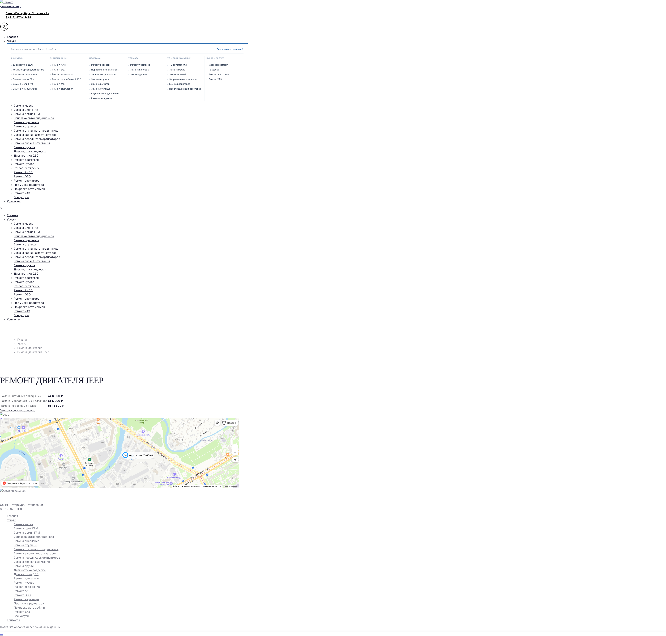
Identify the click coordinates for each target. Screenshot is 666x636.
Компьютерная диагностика (28, 69)
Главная (22, 339)
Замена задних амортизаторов (35, 553)
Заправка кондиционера (183, 79)
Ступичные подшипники (105, 93)
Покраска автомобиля (29, 607)
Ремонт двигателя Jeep (33, 352)
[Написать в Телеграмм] (119, 27)
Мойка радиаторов (179, 83)
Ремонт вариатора (62, 74)
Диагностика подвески (30, 570)
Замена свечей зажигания (32, 561)
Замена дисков (138, 74)
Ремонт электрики (218, 74)
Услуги (22, 343)
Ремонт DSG (59, 69)
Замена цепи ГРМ (23, 83)
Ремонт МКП (59, 83)
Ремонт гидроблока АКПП (66, 79)
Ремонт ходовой (100, 64)
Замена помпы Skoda (25, 88)
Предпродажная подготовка (185, 88)
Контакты (13, 620)
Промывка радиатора (29, 603)
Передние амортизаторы (105, 69)
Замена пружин (100, 79)
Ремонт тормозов (140, 64)
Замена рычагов (100, 83)
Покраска (213, 69)
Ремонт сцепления (62, 88)
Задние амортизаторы (103, 74)
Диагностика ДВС (23, 64)
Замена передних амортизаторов (37, 557)
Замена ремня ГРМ (24, 79)
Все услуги (21, 616)
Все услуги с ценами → (230, 49)
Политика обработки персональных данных (30, 627)
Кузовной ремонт (218, 64)
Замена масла (177, 69)
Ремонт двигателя (29, 348)
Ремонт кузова (24, 582)
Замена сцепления (26, 541)
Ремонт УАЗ (215, 79)
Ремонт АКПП (59, 64)
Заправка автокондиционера (34, 536)
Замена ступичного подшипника (36, 549)
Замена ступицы (100, 88)
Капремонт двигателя (25, 74)
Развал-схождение (101, 98)
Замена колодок (139, 69)
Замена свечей (177, 74)
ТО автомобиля (178, 64)
